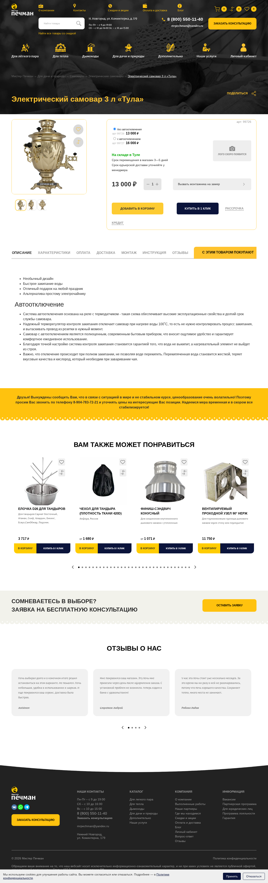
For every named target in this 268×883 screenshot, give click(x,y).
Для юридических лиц (238, 808)
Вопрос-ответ (184, 836)
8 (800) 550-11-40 (185, 19)
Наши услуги (138, 822)
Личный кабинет (186, 831)
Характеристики (54, 253)
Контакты (79, 10)
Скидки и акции (118, 10)
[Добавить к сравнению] (78, 142)
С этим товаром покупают (228, 252)
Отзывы (180, 253)
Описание (22, 253)
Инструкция (154, 253)
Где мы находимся (188, 813)
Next (195, 567)
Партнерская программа (239, 804)
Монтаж (129, 253)
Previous (72, 567)
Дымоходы (137, 808)
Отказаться (254, 876)
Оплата (83, 253)
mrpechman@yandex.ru (187, 26)
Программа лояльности (239, 813)
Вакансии (229, 799)
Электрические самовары (106, 76)
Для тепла (137, 804)
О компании (46, 10)
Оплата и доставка (155, 10)
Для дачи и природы (51, 76)
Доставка (106, 253)
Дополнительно (140, 818)
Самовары (77, 76)
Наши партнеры (186, 808)
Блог (181, 10)
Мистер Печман (22, 76)
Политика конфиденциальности (234, 858)
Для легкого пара (141, 799)
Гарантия (229, 818)
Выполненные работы (190, 804)
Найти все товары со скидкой (57, 33)
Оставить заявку (229, 605)
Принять (232, 876)
